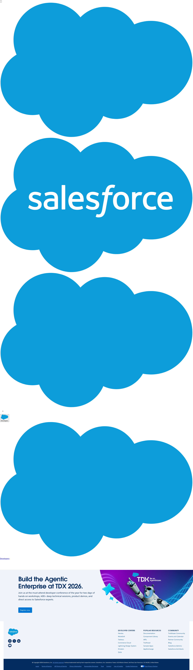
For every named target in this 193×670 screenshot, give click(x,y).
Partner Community (175, 640)
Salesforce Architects (176, 649)
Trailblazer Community (176, 633)
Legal (37, 666)
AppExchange (148, 649)
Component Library (150, 636)
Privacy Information (76, 666)
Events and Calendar (176, 636)
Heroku (120, 633)
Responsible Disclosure (91, 666)
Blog (170, 643)
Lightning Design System (127, 646)
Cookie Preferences (131, 666)
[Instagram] (10, 641)
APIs (145, 640)
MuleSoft (121, 636)
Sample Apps (148, 646)
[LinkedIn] (19, 641)
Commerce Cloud (124, 643)
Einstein (121, 649)
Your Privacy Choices (151, 666)
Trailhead (146, 643)
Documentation (149, 633)
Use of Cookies (118, 666)
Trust (102, 666)
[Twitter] (14, 641)
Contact (108, 666)
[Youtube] (10, 645)
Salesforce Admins (175, 646)
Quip (120, 652)
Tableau (121, 640)
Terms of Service (47, 666)
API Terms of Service (60, 666)
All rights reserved (58, 662)
